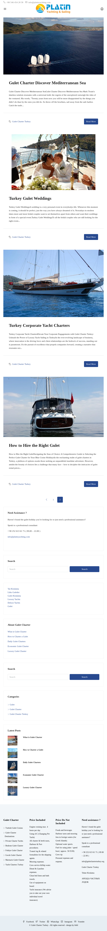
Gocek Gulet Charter (13, 855)
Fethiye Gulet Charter (14, 850)
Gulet (10, 606)
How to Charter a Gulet (18, 636)
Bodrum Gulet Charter (14, 846)
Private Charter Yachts (14, 841)
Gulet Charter (15, 709)
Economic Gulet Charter (18, 646)
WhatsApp (54, 922)
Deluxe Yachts (14, 603)
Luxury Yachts (14, 599)
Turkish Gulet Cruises (14, 828)
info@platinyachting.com (19, 537)
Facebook (30, 922)
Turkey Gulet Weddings (30, 198)
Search (84, 569)
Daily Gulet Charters (16, 641)
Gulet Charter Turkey (21, 121)
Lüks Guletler (14, 592)
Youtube (80, 922)
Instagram (68, 922)
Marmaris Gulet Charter (14, 860)
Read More (91, 121)
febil (76, 925)
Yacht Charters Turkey (14, 865)
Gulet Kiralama (14, 596)
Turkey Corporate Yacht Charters (39, 325)
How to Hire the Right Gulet (34, 445)
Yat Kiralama (13, 589)
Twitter (42, 922)
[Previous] (46, 499)
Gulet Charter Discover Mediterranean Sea (47, 82)
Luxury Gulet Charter (17, 651)
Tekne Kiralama (88, 873)
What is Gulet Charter (17, 632)
